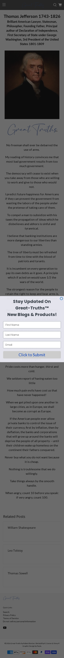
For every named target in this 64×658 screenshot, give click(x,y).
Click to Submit (32, 354)
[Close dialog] (61, 298)
